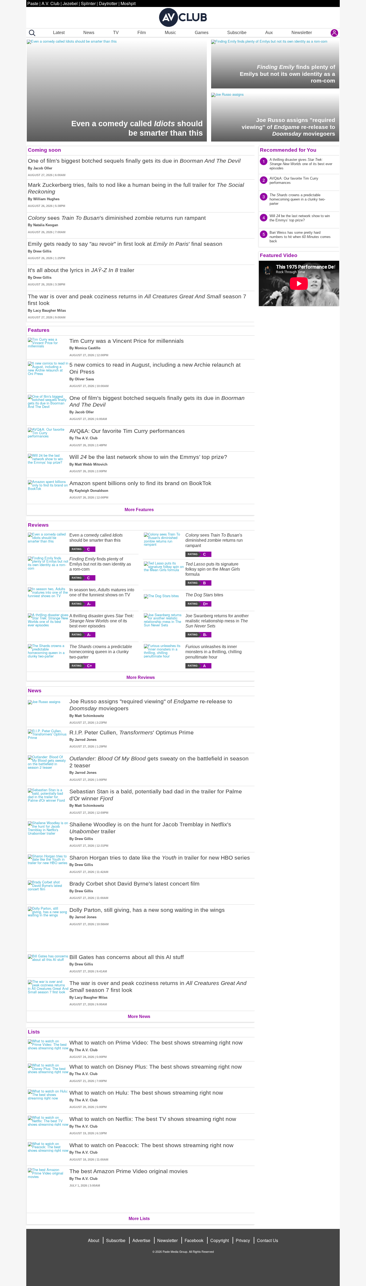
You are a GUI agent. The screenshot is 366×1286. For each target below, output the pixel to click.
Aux (269, 32)
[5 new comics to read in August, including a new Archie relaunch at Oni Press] (48, 375)
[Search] (31, 32)
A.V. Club (50, 3)
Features (39, 330)
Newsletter (302, 32)
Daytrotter (108, 3)
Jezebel (70, 3)
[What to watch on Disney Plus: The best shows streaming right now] (48, 1073)
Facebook (194, 1240)
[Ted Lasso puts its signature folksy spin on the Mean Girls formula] (164, 574)
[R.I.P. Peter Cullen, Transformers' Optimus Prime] (48, 739)
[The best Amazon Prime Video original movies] (48, 1188)
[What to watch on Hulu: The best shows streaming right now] (48, 1099)
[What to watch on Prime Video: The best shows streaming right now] (48, 1049)
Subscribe (237, 32)
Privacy (243, 1240)
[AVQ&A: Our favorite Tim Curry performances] (48, 437)
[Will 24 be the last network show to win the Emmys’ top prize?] (48, 463)
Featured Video (278, 255)
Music (170, 32)
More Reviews (140, 677)
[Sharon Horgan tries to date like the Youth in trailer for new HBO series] (48, 864)
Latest (59, 32)
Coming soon (44, 150)
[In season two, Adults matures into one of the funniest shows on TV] (48, 596)
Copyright (219, 1240)
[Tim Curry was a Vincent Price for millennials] (48, 347)
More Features (139, 509)
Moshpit (128, 3)
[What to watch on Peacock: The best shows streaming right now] (48, 1152)
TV (116, 32)
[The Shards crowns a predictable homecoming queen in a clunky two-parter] (48, 656)
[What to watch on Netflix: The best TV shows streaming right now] (48, 1125)
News (88, 32)
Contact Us (267, 1240)
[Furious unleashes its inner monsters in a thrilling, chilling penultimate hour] (164, 656)
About (93, 1240)
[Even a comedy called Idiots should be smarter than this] (48, 542)
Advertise (141, 1240)
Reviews (38, 525)
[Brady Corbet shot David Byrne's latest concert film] (48, 890)
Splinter (88, 3)
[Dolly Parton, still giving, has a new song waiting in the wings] (48, 927)
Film (141, 32)
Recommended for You (288, 150)
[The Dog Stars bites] (164, 599)
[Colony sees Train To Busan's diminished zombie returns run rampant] (164, 545)
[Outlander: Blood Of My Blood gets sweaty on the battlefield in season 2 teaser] (48, 768)
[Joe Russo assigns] (48, 711)
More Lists (139, 1218)
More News (139, 1016)
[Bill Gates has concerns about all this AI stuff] (48, 963)
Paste (32, 3)
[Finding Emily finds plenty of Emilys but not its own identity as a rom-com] (48, 568)
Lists (34, 1032)
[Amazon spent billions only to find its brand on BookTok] (48, 490)
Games (201, 32)
